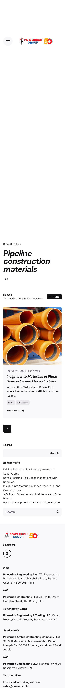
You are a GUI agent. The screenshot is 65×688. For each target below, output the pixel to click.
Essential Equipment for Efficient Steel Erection (32, 502)
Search (7, 444)
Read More (13, 410)
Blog (6, 244)
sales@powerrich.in (16, 686)
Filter (56, 296)
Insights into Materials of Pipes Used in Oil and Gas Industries (32, 379)
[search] (58, 512)
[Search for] (32, 512)
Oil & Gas (15, 244)
